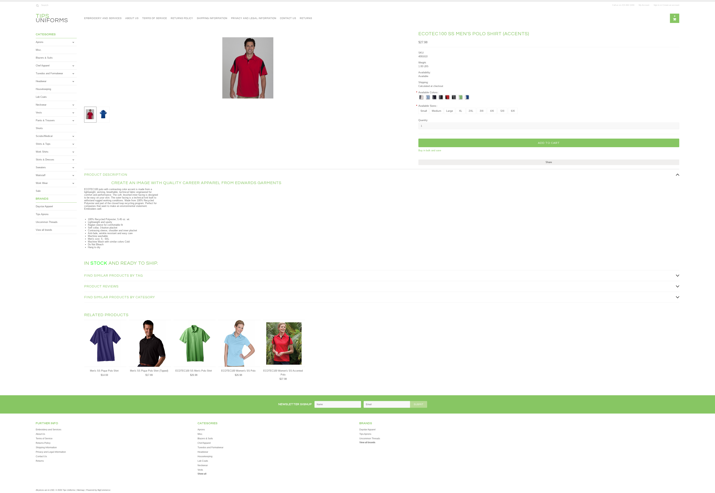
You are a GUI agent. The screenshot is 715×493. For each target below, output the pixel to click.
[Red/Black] (447, 97)
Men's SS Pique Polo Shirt (104, 370)
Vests (39, 112)
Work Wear (42, 183)
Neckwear (41, 104)
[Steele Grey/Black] (454, 97)
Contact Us (288, 18)
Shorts (39, 128)
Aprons (39, 42)
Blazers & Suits (44, 57)
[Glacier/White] (467, 97)
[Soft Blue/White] (428, 97)
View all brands (44, 229)
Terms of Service (154, 18)
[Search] (37, 5)
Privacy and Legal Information (253, 18)
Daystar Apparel (44, 206)
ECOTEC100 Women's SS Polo (238, 370)
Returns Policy (182, 18)
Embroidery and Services (103, 18)
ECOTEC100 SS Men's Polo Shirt (193, 370)
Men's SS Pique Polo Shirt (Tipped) (149, 370)
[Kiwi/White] (460, 97)
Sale (38, 191)
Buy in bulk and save (429, 150)
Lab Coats (41, 97)
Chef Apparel (43, 65)
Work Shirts (42, 151)
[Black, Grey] (441, 97)
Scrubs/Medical (44, 136)
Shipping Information (212, 18)
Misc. (39, 49)
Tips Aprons (42, 214)
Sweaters (41, 167)
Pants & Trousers (45, 120)
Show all (202, 473)
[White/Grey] (421, 97)
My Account (644, 5)
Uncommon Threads (47, 222)
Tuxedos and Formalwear (49, 73)
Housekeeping (43, 89)
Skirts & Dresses (45, 159)
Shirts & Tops (43, 144)
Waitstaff (40, 175)
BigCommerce (104, 490)
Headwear (41, 81)
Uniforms (52, 19)
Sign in (657, 5)
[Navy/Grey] (434, 97)
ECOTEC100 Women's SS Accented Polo (283, 372)
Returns (306, 18)
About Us (132, 18)
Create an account (670, 5)
